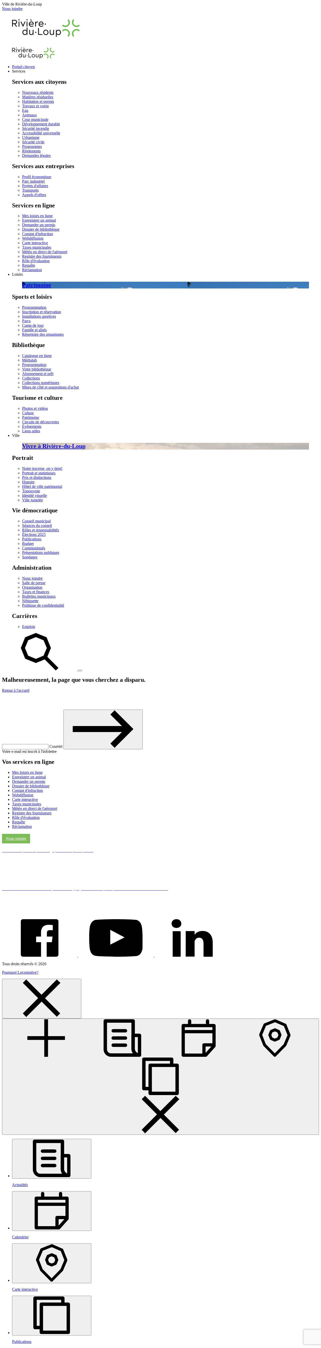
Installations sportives (39, 316)
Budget (28, 543)
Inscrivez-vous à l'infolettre (37, 701)
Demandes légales (36, 155)
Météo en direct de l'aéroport (44, 252)
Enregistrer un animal (39, 220)
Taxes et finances (35, 592)
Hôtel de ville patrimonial (42, 486)
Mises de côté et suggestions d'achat (50, 387)
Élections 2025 (34, 534)
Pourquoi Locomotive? (20, 972)
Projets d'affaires (35, 186)
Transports (30, 190)
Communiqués (33, 548)
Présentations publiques (40, 552)
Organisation (32, 587)
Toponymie (31, 491)
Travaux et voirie (35, 106)
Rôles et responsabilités (40, 530)
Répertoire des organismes (43, 334)
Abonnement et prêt (37, 374)
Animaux (29, 115)
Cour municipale (35, 119)
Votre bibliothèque (36, 369)
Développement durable (41, 124)
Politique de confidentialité (43, 605)
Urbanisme (30, 137)
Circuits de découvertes (40, 422)
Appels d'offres (34, 195)
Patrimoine (30, 417)
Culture (28, 413)
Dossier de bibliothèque (40, 229)
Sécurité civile (33, 142)
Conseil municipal (36, 521)
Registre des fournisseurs (41, 256)
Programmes (32, 146)
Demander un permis (38, 225)
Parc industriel (33, 181)
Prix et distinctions (36, 477)
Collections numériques (40, 383)
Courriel (56, 746)
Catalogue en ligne (37, 356)
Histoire (28, 482)
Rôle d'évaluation (36, 261)
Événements (31, 426)
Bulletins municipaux (39, 596)
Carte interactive (35, 243)
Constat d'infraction (37, 234)
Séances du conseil (37, 525)
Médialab (29, 360)
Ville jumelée (32, 500)
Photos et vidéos (35, 408)
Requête (28, 265)
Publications (31, 539)
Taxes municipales (36, 247)
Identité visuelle (34, 495)
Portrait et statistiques (38, 473)
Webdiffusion (32, 238)
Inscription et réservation (41, 312)
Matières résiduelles (37, 97)
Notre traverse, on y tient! (42, 468)
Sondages (29, 557)
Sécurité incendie (35, 128)
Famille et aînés (34, 330)
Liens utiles (31, 431)
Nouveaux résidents (37, 92)
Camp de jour (33, 325)
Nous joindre (12, 9)
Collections (31, 378)
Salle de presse (33, 583)
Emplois (28, 626)
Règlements (31, 151)
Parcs (26, 321)
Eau (25, 110)
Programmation (34, 307)
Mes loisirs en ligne (37, 216)
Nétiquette (30, 601)
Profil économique (36, 177)
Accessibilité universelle (41, 133)
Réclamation (32, 270)
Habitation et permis (38, 101)
